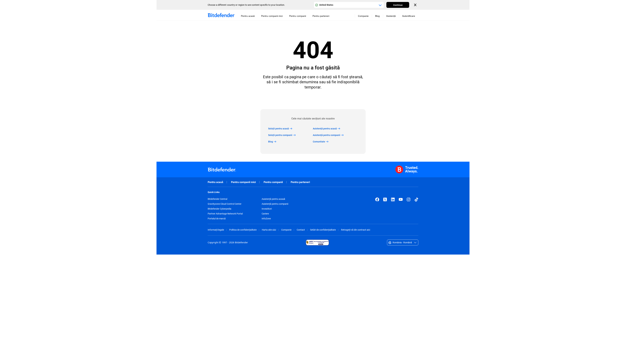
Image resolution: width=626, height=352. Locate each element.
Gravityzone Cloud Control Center (224, 203)
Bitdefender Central (217, 199)
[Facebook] (377, 199)
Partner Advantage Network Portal (225, 213)
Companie (286, 229)
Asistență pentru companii (275, 203)
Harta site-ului (269, 229)
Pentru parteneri (300, 182)
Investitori (267, 208)
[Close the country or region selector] (415, 4)
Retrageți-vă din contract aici (355, 229)
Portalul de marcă (217, 218)
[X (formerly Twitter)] (385, 199)
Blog (377, 16)
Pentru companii (273, 182)
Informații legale (216, 229)
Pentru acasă (215, 182)
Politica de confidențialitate (243, 229)
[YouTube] (401, 199)
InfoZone (266, 218)
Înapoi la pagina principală (313, 99)
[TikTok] (416, 199)
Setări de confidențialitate (323, 229)
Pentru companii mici (243, 182)
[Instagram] (408, 199)
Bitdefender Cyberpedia (219, 208)
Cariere (265, 213)
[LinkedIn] (393, 199)
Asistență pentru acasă (273, 199)
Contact (301, 229)
